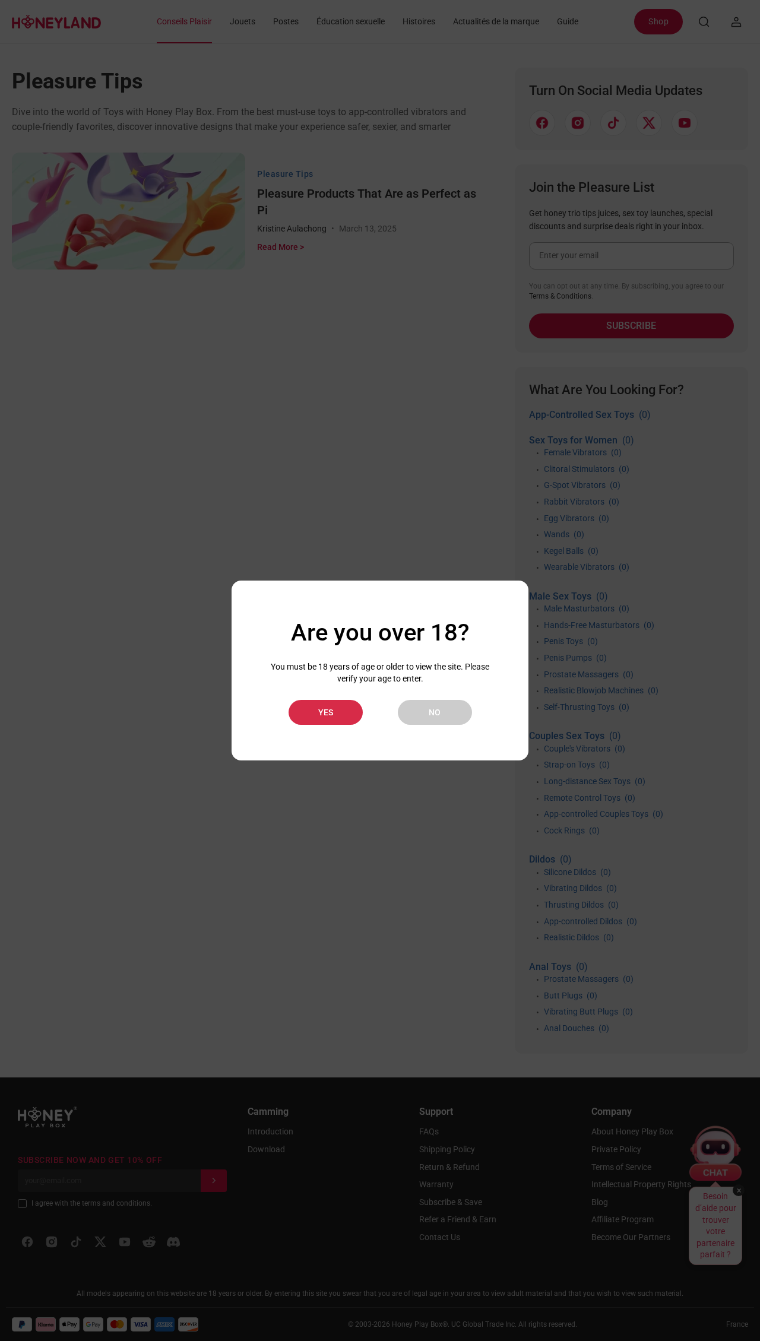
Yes (325, 712)
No (435, 712)
